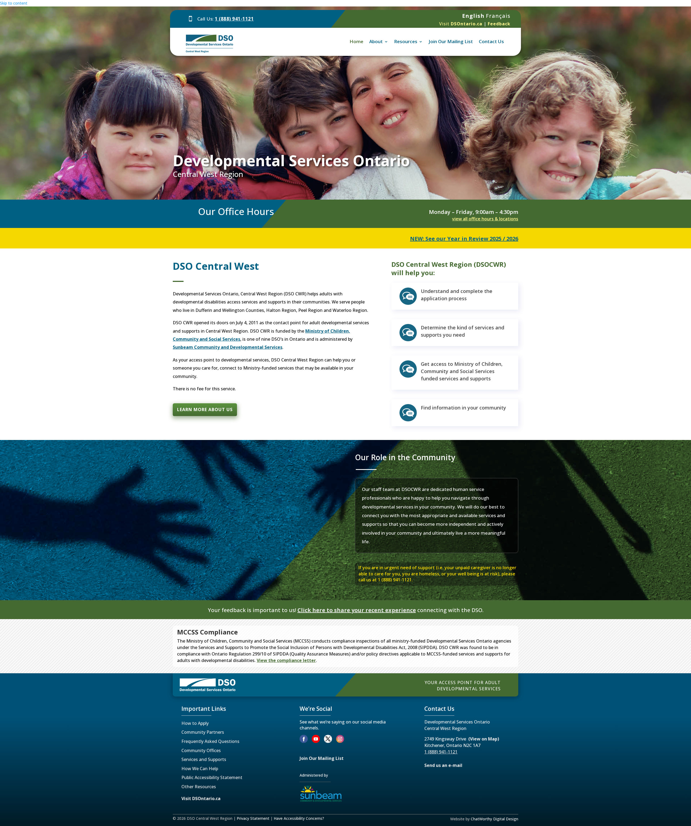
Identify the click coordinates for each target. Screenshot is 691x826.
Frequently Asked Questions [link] (210, 741)
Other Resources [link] (198, 787)
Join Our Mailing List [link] (451, 41)
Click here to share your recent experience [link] (356, 610)
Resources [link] (405, 41)
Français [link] (498, 15)
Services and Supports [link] (203, 759)
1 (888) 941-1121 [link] (234, 19)
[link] (460, 24)
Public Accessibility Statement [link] (211, 777)
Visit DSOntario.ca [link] (201, 798)
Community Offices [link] (201, 750)
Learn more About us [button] (205, 409)
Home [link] (356, 41)
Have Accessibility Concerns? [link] (299, 818)
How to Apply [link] (195, 723)
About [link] (376, 41)
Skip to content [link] (13, 3)
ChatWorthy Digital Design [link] (494, 818)
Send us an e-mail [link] (443, 765)
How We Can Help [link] (199, 769)
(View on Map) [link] (483, 739)
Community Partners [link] (202, 732)
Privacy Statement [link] (253, 818)
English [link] (473, 15)
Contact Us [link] (491, 41)
